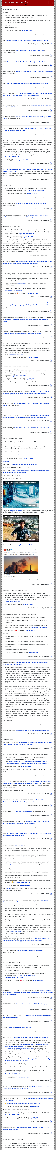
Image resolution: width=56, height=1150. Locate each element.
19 (51, 1009)
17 (51, 34)
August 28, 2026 (24, 1077)
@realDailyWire (17, 763)
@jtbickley (8, 763)
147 (51, 827)
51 (51, 325)
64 (51, 805)
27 (51, 733)
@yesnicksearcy (41, 761)
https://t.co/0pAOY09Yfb (12, 1074)
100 (51, 984)
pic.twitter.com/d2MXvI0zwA (31, 1103)
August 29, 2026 (32, 193)
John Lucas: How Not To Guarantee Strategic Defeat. (32, 730)
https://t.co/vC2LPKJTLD (16, 761)
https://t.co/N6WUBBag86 (39, 627)
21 (51, 98)
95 (51, 656)
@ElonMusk (21, 283)
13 (51, 208)
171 (51, 220)
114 (51, 1121)
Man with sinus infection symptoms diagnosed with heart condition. (27, 83)
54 (51, 336)
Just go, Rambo (19, 845)
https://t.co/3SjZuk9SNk (12, 1115)
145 (51, 179)
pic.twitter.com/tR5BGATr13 (13, 290)
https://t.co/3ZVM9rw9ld (12, 157)
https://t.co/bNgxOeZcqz (26, 233)
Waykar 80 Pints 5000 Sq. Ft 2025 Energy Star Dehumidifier (34, 71)
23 (51, 43)
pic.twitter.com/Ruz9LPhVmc (14, 977)
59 (51, 266)
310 (51, 748)
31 (51, 723)
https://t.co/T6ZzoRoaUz (36, 190)
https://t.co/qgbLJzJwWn (15, 1103)
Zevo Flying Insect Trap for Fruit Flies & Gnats (30, 50)
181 (51, 196)
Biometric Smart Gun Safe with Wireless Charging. (31, 203)
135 (51, 134)
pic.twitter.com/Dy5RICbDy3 (40, 763)
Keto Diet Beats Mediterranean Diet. (20, 1027)
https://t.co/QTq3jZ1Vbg (27, 975)
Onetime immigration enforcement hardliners (20, 1048)
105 (51, 1021)
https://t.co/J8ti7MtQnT (16, 354)
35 (51, 360)
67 (51, 584)
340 (51, 163)
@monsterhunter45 (30, 761)
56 (51, 86)
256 (51, 255)
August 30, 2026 (23, 160)
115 (51, 296)
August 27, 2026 (27, 30)
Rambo (22, 857)
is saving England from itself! (23, 545)
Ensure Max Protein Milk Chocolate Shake (30, 950)
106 (51, 110)
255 (51, 893)
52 (51, 1092)
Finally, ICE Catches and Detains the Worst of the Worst (30, 1037)
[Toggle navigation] (50, 2)
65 (51, 944)
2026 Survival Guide (15, 931)
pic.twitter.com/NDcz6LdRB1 (18, 455)
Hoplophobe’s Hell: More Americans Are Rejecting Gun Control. (27, 62)
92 (51, 1031)
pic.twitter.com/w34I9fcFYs (21, 882)
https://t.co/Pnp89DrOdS (12, 601)
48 (51, 838)
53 (51, 607)
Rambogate (9, 864)
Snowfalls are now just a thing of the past (24, 464)
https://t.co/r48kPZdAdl (19, 376)
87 (51, 311)
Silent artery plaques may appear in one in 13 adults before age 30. (27, 40)
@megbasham (26, 763)
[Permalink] (48, 34)
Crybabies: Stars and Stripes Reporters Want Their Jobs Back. (22, 333)
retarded (8, 888)
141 (51, 1080)
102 (51, 385)
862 (51, 775)
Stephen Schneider (16, 510)
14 (51, 1133)
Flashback (6, 461)
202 (51, 65)
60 (51, 997)
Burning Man (26, 920)
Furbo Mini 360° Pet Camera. (23, 811)
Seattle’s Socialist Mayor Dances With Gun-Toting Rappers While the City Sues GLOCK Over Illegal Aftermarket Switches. (28, 992)
